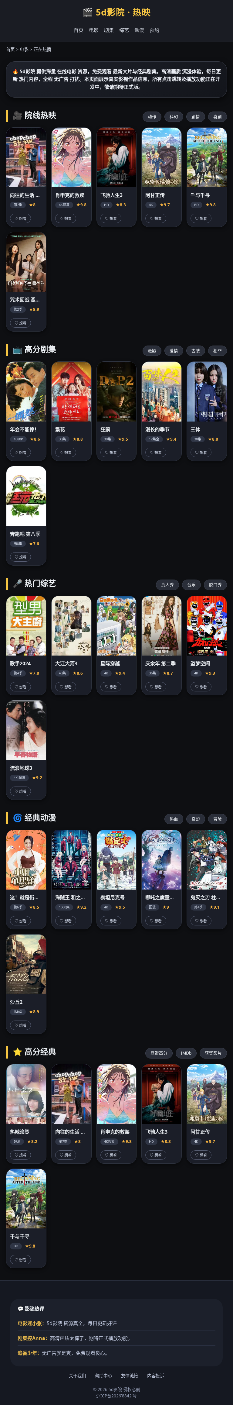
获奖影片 (213, 1053)
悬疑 (152, 350)
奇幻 (195, 819)
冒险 (217, 819)
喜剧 (217, 116)
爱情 (174, 350)
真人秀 (167, 584)
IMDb (186, 1053)
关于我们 (77, 1376)
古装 (195, 350)
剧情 (195, 116)
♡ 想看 (20, 219)
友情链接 (129, 1376)
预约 (154, 30)
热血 (174, 819)
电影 (94, 30)
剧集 (109, 30)
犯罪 (217, 350)
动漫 (139, 30)
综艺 (124, 30)
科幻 (174, 116)
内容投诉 (155, 1376)
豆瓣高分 (158, 1053)
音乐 (191, 584)
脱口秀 (215, 584)
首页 (78, 30)
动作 (152, 116)
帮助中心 (103, 1376)
